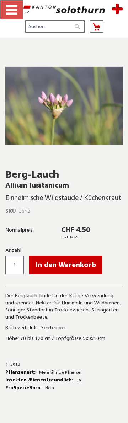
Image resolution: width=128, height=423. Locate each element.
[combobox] (55, 26)
